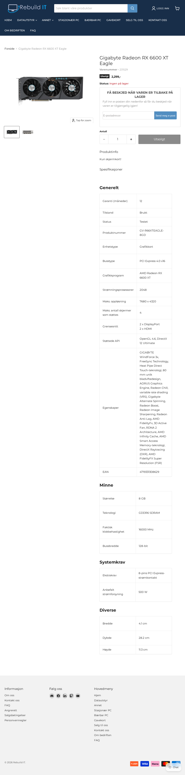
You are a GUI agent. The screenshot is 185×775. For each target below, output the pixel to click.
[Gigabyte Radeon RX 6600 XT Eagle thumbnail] (11, 132)
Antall (103, 131)
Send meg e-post (165, 115)
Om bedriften (15, 30)
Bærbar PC (93, 20)
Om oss (9, 695)
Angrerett (11, 710)
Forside (9, 48)
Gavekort (113, 20)
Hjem (8, 20)
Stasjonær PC (68, 20)
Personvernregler (16, 720)
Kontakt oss (158, 20)
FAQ (33, 30)
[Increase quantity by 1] (131, 139)
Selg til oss (134, 20)
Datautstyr (26, 20)
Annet (46, 20)
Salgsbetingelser (15, 715)
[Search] (132, 8)
